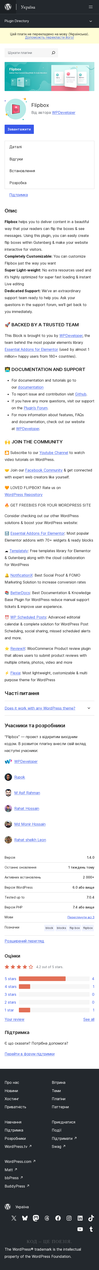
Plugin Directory (17, 21)
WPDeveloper (63, 112)
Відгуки (16, 159)
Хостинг (12, 1098)
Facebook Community (44, 470)
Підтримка (18, 194)
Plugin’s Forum (35, 408)
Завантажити (19, 129)
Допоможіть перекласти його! (49, 37)
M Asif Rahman (27, 792)
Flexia (15, 673)
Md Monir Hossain (30, 824)
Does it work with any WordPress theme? (40, 708)
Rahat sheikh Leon (30, 839)
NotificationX (21, 575)
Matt (11, 1169)
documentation (31, 387)
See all (88, 1019)
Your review (14, 1019)
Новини (11, 1090)
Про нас (12, 1082)
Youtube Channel (53, 452)
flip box (75, 928)
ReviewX (17, 648)
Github (80, 394)
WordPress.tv (18, 1146)
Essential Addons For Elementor (37, 533)
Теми (56, 1090)
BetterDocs (20, 592)
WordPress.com (20, 1161)
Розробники (15, 1138)
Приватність (15, 1107)
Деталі (15, 146)
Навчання (13, 1122)
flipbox (88, 928)
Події (56, 1130)
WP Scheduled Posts (28, 617)
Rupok (19, 777)
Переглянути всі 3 (80, 917)
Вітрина (58, 1082)
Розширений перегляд (24, 941)
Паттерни (60, 1107)
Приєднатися (63, 1122)
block (49, 928)
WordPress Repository (24, 494)
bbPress (14, 1178)
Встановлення (22, 170)
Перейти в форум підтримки (30, 1054)
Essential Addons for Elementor (31, 349)
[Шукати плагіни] (53, 52)
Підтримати (64, 1138)
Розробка (17, 182)
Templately (18, 550)
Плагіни (58, 1098)
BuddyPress (17, 1186)
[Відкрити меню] (91, 7)
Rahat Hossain (26, 808)
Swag (59, 1146)
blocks (61, 928)
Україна (22, 1207)
